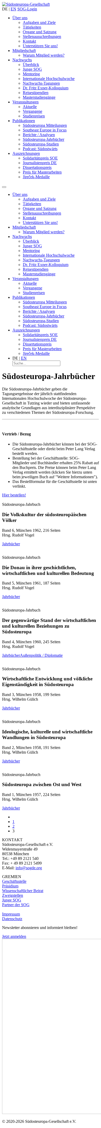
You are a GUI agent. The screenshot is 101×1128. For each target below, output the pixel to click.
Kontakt (29, 41)
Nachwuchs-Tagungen (41, 83)
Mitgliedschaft (24, 50)
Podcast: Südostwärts (40, 149)
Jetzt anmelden (14, 936)
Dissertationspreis (37, 167)
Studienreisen (34, 116)
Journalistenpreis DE (40, 163)
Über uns (19, 18)
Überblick (31, 64)
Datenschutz (12, 919)
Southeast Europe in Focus (45, 130)
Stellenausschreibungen (42, 36)
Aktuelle (30, 106)
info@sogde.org (29, 868)
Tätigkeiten (32, 27)
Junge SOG (32, 69)
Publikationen (23, 120)
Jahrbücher (11, 544)
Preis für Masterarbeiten (42, 172)
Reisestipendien (35, 92)
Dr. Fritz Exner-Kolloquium (45, 88)
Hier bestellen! (14, 495)
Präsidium (10, 886)
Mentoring (31, 74)
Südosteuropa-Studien (41, 144)
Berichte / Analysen (39, 134)
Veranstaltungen (25, 102)
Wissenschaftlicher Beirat (22, 890)
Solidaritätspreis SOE (40, 158)
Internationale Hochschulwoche (49, 78)
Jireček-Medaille (36, 177)
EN (13, 9)
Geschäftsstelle (14, 881)
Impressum (11, 914)
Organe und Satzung (39, 32)
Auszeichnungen (26, 153)
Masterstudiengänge (39, 97)
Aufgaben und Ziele (39, 22)
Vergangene (32, 111)
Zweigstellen (12, 895)
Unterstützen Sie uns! (40, 46)
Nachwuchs (22, 60)
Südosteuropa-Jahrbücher (43, 139)
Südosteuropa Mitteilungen (45, 125)
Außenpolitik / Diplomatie (41, 655)
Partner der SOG (16, 905)
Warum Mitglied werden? (43, 55)
